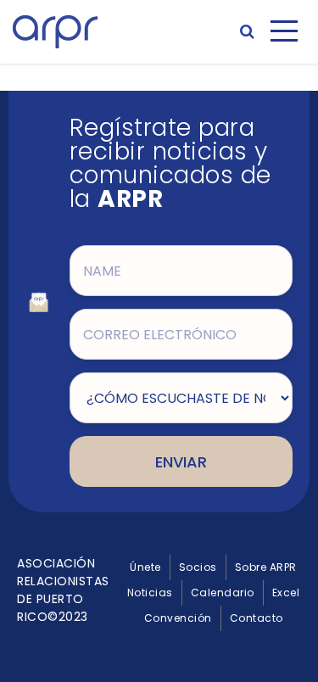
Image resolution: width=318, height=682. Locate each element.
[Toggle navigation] (284, 31)
